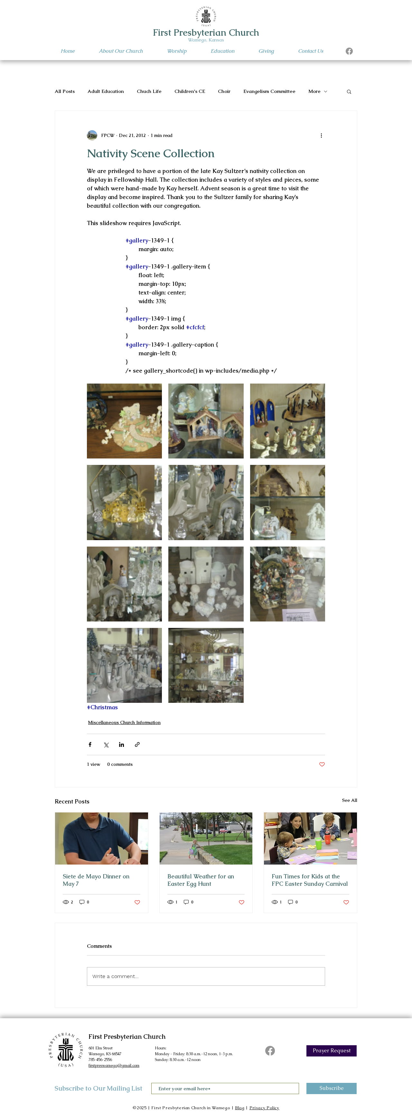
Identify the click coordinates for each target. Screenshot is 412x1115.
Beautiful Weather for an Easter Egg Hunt (200, 880)
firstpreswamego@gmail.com (114, 1065)
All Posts (65, 91)
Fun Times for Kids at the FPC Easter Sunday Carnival (310, 880)
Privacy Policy (264, 1107)
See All (349, 800)
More (314, 91)
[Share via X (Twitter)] (106, 744)
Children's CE (189, 91)
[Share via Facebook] (90, 744)
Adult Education (106, 91)
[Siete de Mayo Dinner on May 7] (101, 838)
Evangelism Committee (269, 91)
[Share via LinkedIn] (121, 744)
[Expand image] (124, 421)
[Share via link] (137, 744)
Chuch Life (149, 91)
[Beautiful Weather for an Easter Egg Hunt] (206, 838)
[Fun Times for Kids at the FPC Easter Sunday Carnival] (310, 838)
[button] (349, 91)
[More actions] (321, 135)
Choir (224, 91)
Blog (240, 1107)
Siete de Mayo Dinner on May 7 (96, 880)
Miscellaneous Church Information (124, 722)
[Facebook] (349, 51)
